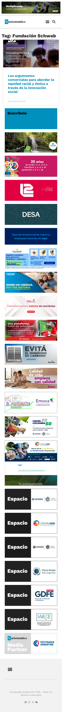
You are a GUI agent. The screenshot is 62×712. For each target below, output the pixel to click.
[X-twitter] (33, 702)
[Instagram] (29, 702)
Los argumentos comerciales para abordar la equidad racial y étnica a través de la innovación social (31, 84)
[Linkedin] (25, 702)
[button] (48, 22)
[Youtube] (36, 702)
